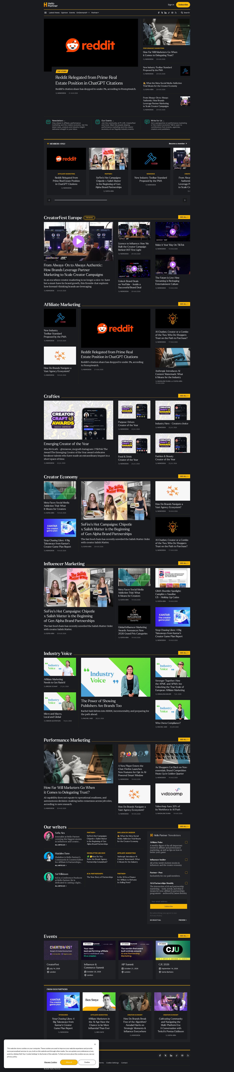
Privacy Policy (156, 916)
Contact (124, 1063)
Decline (87, 1062)
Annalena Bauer (164, 694)
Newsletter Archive (96, 853)
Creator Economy (134, 1015)
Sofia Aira (149, 89)
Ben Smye (100, 1032)
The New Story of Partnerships (100, 877)
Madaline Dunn (164, 381)
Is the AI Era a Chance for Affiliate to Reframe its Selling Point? (127, 879)
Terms (101, 1063)
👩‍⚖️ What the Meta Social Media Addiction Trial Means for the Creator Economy (129, 838)
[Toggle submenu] (89, 13)
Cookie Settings (112, 1063)
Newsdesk (62, 93)
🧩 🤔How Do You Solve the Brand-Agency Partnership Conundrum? (97, 859)
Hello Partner (55, 1069)
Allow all (69, 1062)
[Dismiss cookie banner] (95, 1044)
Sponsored (63, 1015)
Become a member (177, 144)
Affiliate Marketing (66, 174)
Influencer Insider (126, 832)
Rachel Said (88, 718)
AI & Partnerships (95, 873)
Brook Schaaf (52, 686)
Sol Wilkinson (61, 874)
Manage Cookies (50, 1062)
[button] (82, 12)
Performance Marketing (153, 48)
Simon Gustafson (53, 721)
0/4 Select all (155, 920)
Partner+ (108, 174)
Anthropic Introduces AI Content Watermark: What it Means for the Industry (128, 859)
